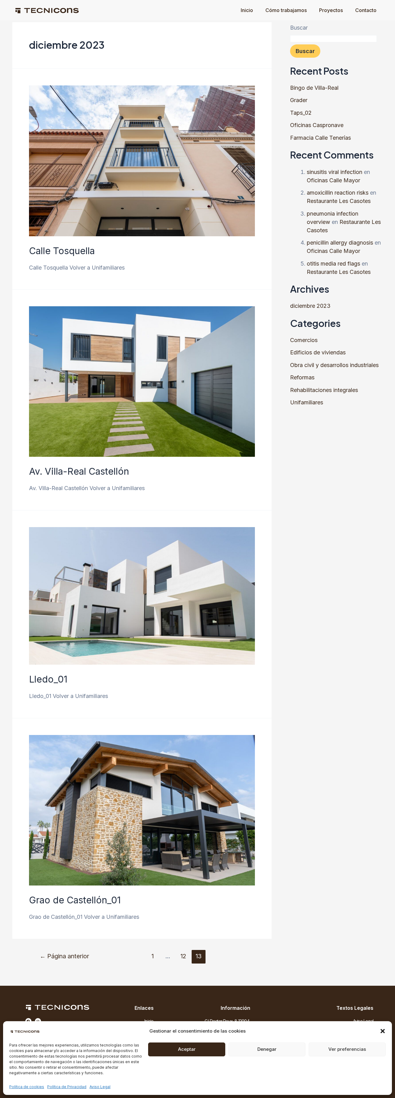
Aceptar (187, 1049)
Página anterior (64, 956)
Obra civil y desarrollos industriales (334, 365)
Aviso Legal (99, 1086)
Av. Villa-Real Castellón (79, 471)
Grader (298, 100)
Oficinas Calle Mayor (333, 180)
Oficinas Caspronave (316, 125)
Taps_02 (301, 112)
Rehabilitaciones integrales (324, 390)
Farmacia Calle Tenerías (320, 137)
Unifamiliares (306, 402)
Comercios (304, 340)
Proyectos (331, 10)
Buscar (299, 27)
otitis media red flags (333, 263)
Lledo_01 (48, 679)
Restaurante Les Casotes (339, 201)
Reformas (302, 377)
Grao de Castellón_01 (75, 900)
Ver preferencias (347, 1049)
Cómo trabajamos (286, 10)
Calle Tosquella (62, 250)
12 (183, 956)
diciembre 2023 (310, 306)
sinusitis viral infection (334, 172)
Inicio (247, 10)
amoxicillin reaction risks (337, 192)
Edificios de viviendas (318, 352)
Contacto (365, 10)
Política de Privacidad (66, 1086)
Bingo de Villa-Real (314, 88)
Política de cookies (26, 1086)
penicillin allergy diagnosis (340, 242)
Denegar (266, 1049)
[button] (383, 1031)
